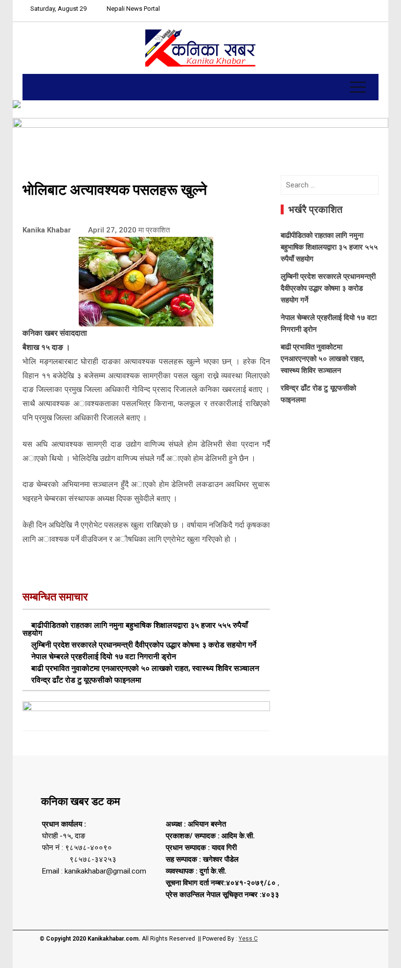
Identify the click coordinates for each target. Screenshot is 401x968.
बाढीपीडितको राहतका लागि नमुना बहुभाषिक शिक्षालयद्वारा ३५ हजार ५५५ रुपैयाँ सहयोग (135, 629)
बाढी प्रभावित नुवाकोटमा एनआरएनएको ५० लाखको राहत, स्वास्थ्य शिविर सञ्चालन (145, 668)
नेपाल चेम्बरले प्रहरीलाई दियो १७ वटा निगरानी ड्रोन (103, 656)
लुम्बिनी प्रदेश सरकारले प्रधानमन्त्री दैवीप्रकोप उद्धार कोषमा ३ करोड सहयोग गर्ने (143, 645)
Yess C (248, 938)
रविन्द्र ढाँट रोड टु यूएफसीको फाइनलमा (86, 680)
